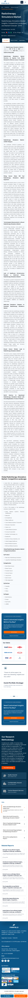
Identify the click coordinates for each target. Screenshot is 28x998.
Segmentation (22, 40)
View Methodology (8, 767)
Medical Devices (14, 7)
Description (6, 40)
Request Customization (14, 635)
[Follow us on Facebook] (5, 961)
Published (7, 7)
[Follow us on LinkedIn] (8, 961)
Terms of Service (18, 993)
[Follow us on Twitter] (3, 961)
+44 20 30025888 (8, 953)
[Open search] (21, 2)
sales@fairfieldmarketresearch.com (10, 958)
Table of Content (14, 40)
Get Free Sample (14, 632)
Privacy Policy (9, 993)
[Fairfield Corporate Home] (14, 926)
